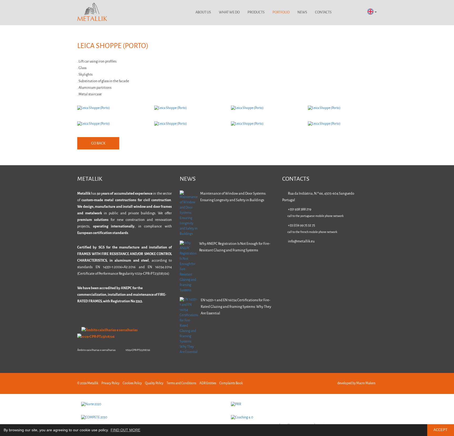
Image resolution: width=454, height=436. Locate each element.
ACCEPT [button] (440, 430)
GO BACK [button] (98, 144)
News (302, 12)
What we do (229, 12)
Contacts (323, 12)
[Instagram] (357, 256)
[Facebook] (341, 256)
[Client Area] (342, 12)
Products (256, 12)
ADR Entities (207, 383)
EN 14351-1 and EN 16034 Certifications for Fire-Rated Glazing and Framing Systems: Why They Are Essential (236, 306)
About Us (203, 12)
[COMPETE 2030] (152, 417)
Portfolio (281, 12)
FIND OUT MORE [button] (125, 430)
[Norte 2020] (152, 404)
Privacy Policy (110, 383)
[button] (372, 12)
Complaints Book (231, 383)
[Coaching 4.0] (302, 417)
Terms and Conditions (181, 383)
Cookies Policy (132, 383)
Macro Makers (365, 383)
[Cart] (356, 12)
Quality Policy (154, 383)
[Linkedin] (324, 256)
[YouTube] (374, 256)
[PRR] (302, 404)
